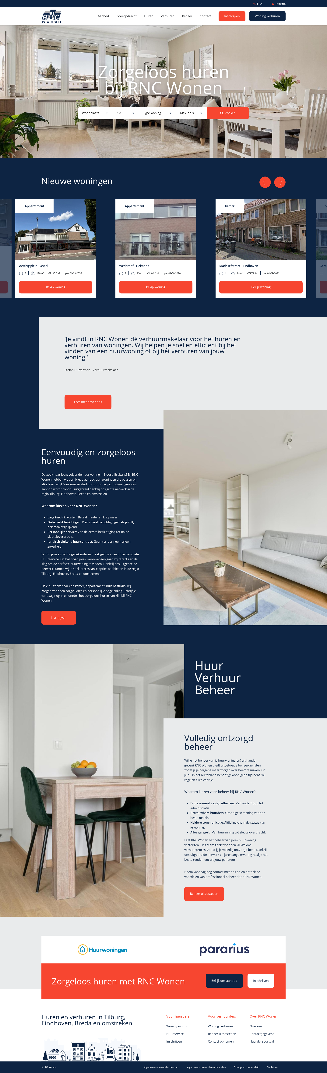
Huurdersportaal (262, 1041)
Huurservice (175, 1034)
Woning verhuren (267, 16)
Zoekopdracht (127, 16)
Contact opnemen (221, 1041)
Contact (205, 16)
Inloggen (281, 3)
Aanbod (103, 16)
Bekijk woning (55, 287)
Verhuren (167, 16)
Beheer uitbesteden (204, 894)
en (260, 3)
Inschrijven (232, 16)
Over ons (256, 1026)
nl (254, 3)
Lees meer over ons (88, 402)
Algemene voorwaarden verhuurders (206, 1067)
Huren (148, 16)
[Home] (51, 16)
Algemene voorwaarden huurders (162, 1067)
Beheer (187, 16)
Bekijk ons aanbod (224, 981)
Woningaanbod (177, 1026)
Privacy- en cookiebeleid (246, 1067)
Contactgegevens (262, 1034)
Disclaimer (272, 1067)
